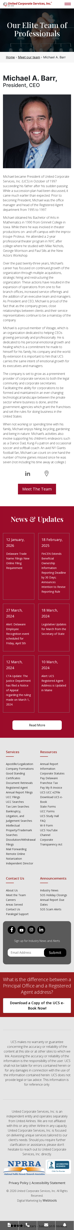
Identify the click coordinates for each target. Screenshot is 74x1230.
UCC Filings (13, 797)
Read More (37, 725)
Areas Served (14, 904)
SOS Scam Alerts (50, 909)
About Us (12, 890)
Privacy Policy (18, 1183)
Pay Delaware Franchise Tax (49, 780)
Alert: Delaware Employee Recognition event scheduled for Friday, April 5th (17, 633)
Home (10, 57)
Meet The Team (37, 489)
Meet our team (29, 57)
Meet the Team (16, 895)
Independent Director (19, 863)
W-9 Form (46, 825)
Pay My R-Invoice (51, 787)
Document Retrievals (19, 783)
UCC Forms (47, 811)
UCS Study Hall (49, 816)
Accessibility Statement (48, 1183)
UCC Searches (15, 802)
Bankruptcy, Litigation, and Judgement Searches (19, 816)
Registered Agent (17, 787)
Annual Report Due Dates (52, 902)
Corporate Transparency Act (51, 842)
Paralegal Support (17, 914)
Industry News (49, 890)
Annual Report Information (49, 766)
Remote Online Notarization (15, 856)
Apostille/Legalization (19, 764)
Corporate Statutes (52, 773)
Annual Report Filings (19, 792)
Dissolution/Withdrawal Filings (20, 842)
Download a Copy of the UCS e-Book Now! (37, 1005)
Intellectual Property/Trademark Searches (19, 830)
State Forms (48, 806)
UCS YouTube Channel (49, 832)
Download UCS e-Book (51, 799)
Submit (55, 952)
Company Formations (20, 769)
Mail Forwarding (16, 849)
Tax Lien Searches (17, 806)
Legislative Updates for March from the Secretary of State (53, 629)
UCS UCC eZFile (50, 792)
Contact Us (13, 909)
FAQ (43, 821)
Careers (11, 900)
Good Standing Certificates (15, 775)
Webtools (50, 1200)
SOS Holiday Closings (53, 895)
